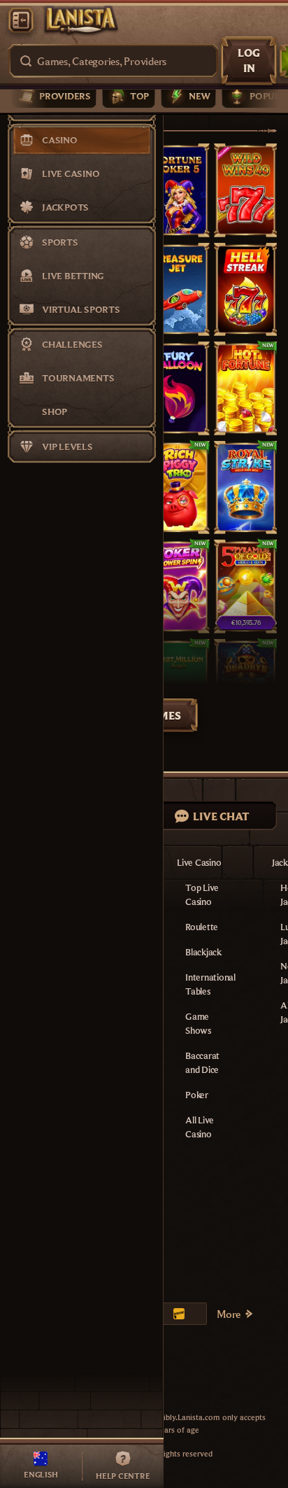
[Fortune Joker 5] (177, 190)
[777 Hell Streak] (245, 290)
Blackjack (203, 952)
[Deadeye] (245, 686)
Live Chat (221, 816)
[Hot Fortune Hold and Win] (245, 388)
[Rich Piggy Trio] (177, 488)
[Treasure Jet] (177, 290)
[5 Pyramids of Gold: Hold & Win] (245, 586)
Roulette (201, 926)
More (228, 1314)
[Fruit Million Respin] (177, 686)
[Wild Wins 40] (245, 190)
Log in (249, 60)
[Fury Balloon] (177, 388)
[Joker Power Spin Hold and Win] (177, 586)
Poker (196, 1094)
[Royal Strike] (245, 488)
